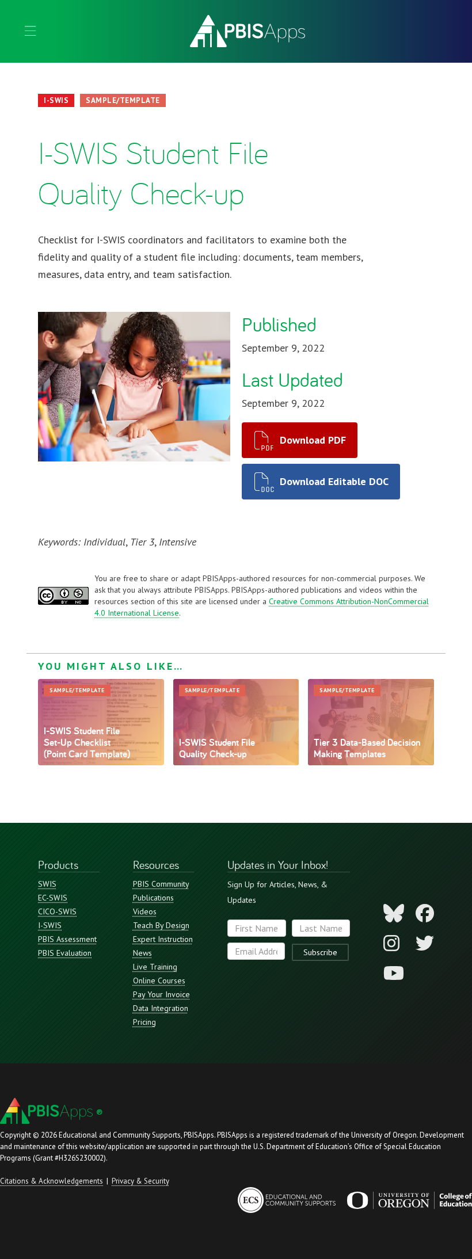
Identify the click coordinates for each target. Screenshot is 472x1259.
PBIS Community (161, 884)
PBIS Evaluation (65, 953)
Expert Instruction (163, 939)
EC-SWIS (52, 897)
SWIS (47, 884)
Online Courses (159, 980)
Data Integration (160, 1008)
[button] (30, 31)
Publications (153, 897)
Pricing (144, 1022)
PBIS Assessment (67, 939)
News (142, 953)
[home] (247, 31)
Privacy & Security (140, 1181)
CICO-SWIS (57, 911)
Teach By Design (161, 925)
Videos (145, 911)
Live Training (155, 967)
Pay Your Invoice (161, 994)
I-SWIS (50, 925)
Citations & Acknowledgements (51, 1181)
